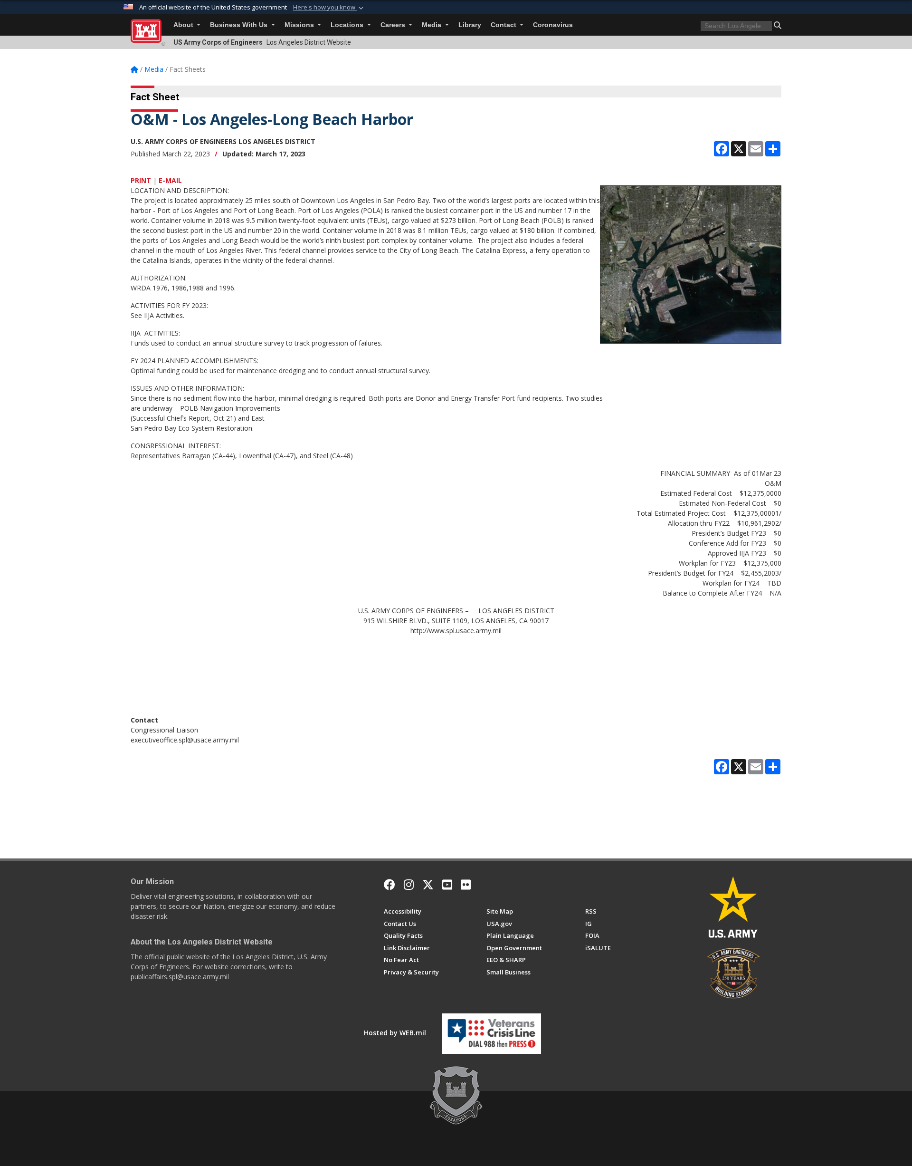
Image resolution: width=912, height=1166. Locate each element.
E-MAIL (170, 180)
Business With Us (239, 25)
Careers (393, 25)
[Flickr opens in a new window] (466, 884)
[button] (329, 7)
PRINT (141, 180)
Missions (300, 25)
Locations (348, 25)
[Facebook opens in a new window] (389, 884)
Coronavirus (553, 25)
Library (469, 25)
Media (432, 25)
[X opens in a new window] (428, 884)
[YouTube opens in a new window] (447, 884)
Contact (504, 25)
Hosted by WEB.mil (395, 1032)
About (184, 25)
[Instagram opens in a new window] (409, 884)
